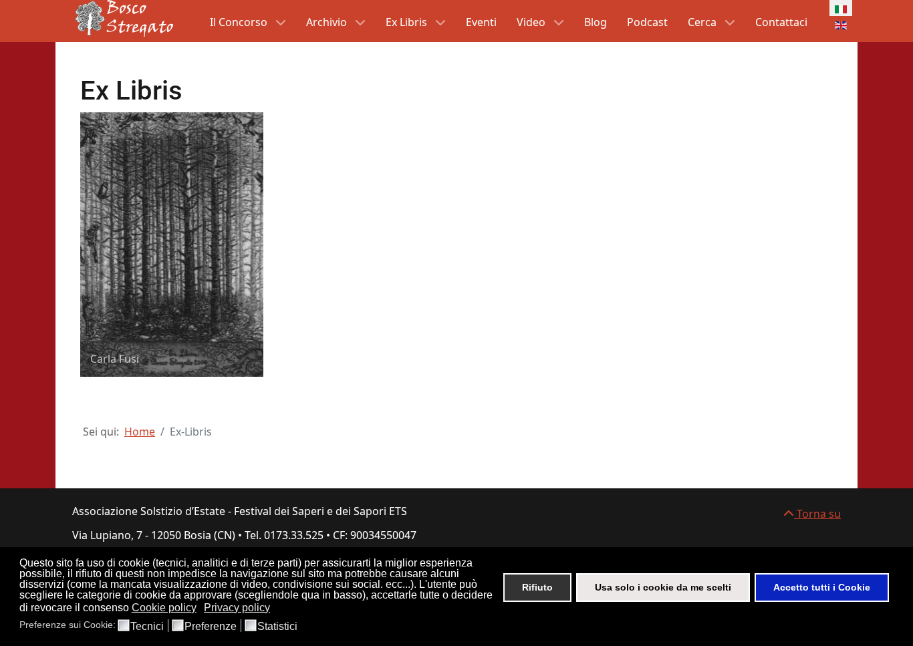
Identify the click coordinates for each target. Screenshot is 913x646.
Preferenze (210, 626)
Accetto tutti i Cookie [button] (821, 587)
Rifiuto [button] (537, 587)
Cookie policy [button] (164, 607)
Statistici (277, 626)
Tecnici (147, 626)
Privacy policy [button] (237, 607)
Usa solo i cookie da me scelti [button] (663, 587)
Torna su (817, 513)
